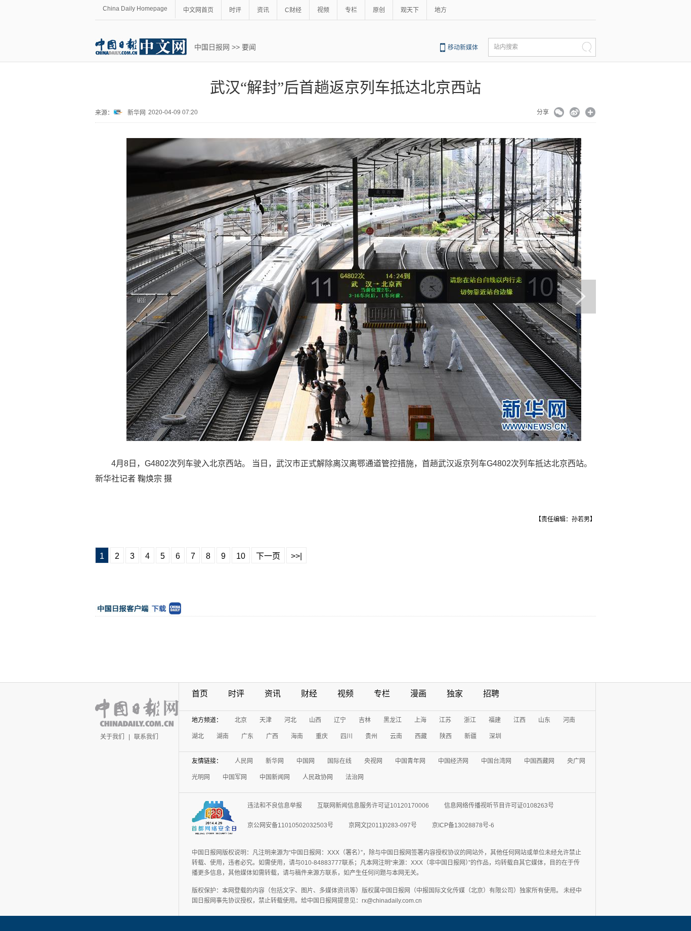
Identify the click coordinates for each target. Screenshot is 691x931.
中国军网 (235, 777)
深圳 (495, 736)
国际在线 (339, 761)
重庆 (322, 736)
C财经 (293, 10)
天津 (266, 720)
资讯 (263, 10)
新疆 (470, 736)
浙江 (470, 720)
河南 (569, 720)
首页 (200, 693)
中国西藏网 (539, 761)
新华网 (136, 112)
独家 (455, 693)
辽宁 (340, 720)
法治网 (355, 777)
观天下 (410, 10)
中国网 (305, 761)
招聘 (491, 693)
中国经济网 (453, 761)
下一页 (268, 556)
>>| (296, 556)
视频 (323, 10)
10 (240, 556)
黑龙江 (392, 720)
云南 (396, 736)
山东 (544, 720)
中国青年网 (410, 761)
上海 (420, 720)
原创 (379, 10)
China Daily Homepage (135, 8)
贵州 (371, 736)
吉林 (365, 720)
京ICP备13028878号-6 (463, 825)
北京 (241, 720)
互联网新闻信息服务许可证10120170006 (373, 805)
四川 (346, 736)
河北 (290, 720)
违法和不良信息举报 (274, 805)
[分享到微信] (559, 113)
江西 (519, 720)
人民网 (244, 761)
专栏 (351, 10)
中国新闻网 (275, 777)
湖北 (198, 736)
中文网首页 (198, 10)
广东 (247, 736)
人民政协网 (318, 777)
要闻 (249, 47)
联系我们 (146, 736)
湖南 (223, 736)
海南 (297, 736)
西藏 (421, 736)
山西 (315, 720)
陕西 (446, 736)
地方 (441, 10)
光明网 (201, 777)
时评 (235, 10)
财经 (309, 693)
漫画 (418, 693)
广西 (272, 736)
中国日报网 (212, 47)
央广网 (576, 761)
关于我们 (112, 736)
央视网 (373, 761)
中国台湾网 (496, 761)
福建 (495, 720)
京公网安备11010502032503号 (290, 825)
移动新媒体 (463, 47)
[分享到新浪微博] (575, 113)
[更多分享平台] (590, 113)
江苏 (445, 720)
